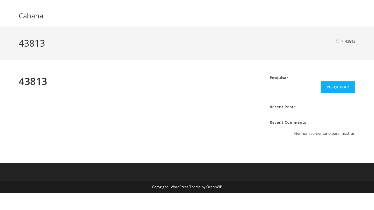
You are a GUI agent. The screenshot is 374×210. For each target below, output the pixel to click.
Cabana (31, 15)
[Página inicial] (338, 41)
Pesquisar (279, 77)
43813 (350, 41)
